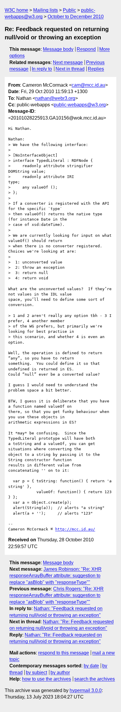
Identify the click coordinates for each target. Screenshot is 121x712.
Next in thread (70, 68)
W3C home (16, 10)
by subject (36, 672)
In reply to (42, 68)
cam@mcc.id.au (88, 85)
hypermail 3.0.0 (86, 690)
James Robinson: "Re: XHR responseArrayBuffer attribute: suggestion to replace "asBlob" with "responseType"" (55, 576)
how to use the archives (46, 678)
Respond (86, 49)
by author (60, 672)
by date (91, 665)
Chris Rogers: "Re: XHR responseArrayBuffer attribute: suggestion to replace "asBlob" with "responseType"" (56, 595)
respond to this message (63, 652)
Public (69, 10)
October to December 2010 (76, 16)
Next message (68, 62)
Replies (96, 68)
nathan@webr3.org (55, 98)
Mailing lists (45, 10)
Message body (58, 49)
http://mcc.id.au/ (75, 529)
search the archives (94, 678)
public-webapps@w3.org (80, 104)
